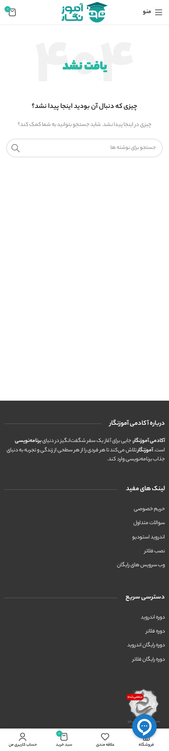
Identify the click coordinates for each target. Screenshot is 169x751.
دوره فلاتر (155, 631)
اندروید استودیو (148, 537)
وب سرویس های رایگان (141, 565)
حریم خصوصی (149, 509)
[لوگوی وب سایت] (84, 12)
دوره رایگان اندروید (146, 645)
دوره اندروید (153, 617)
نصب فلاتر (154, 551)
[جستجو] (15, 148)
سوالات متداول (149, 523)
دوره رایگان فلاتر (148, 659)
